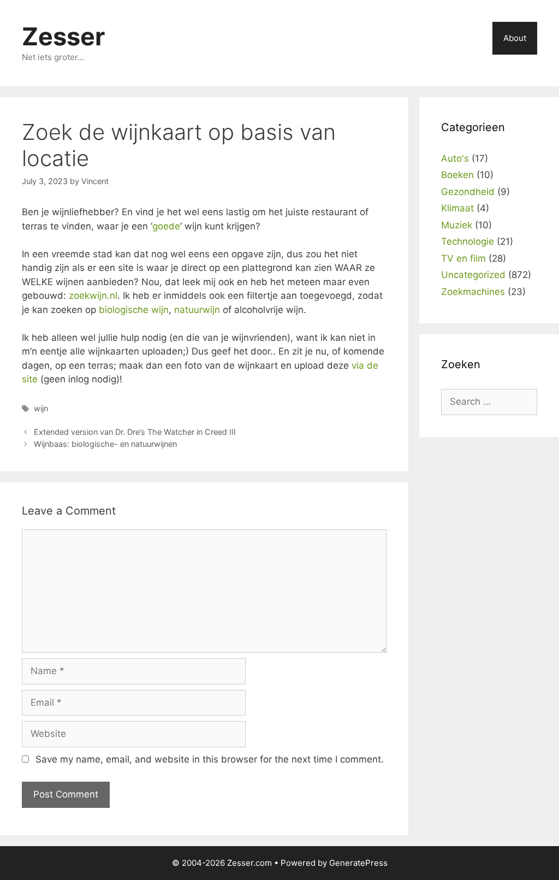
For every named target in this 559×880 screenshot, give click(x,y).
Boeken (457, 174)
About (514, 38)
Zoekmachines (473, 291)
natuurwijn (197, 309)
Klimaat (457, 208)
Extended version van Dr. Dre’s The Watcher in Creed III (135, 431)
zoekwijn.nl (93, 295)
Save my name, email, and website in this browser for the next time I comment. (209, 759)
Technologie (467, 241)
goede (166, 226)
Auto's (455, 158)
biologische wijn (134, 309)
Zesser (63, 36)
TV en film (463, 258)
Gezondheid (468, 191)
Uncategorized (473, 274)
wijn (41, 408)
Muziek (456, 225)
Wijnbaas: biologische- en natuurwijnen (105, 443)
